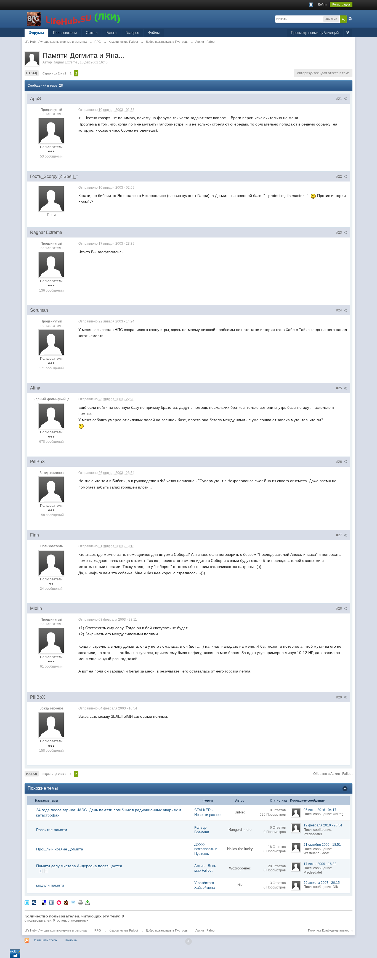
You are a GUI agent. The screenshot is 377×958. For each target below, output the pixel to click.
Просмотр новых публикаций (315, 33)
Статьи (91, 33)
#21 (339, 99)
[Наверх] (188, 941)
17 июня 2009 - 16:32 (320, 864)
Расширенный (350, 19)
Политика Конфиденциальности (330, 930)
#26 (339, 462)
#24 (339, 310)
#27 (339, 535)
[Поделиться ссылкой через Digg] (34, 902)
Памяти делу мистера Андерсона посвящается (79, 866)
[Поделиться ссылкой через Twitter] (27, 902)
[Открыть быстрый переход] (348, 33)
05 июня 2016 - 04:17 (320, 810)
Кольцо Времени (201, 829)
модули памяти (50, 885)
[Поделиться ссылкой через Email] (73, 902)
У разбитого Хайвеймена (204, 885)
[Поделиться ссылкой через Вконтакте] (51, 902)
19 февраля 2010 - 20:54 (323, 825)
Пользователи (65, 33)
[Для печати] (80, 902)
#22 (339, 176)
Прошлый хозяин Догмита (59, 849)
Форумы (36, 33)
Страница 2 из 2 (54, 73)
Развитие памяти (51, 830)
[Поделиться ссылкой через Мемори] (59, 902)
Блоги (111, 33)
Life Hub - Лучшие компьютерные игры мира (56, 930)
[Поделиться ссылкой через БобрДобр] (66, 902)
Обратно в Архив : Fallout (332, 774)
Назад (31, 73)
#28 (339, 608)
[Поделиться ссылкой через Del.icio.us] (44, 902)
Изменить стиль (45, 940)
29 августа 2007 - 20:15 (322, 883)
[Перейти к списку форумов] (74, 18)
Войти (322, 4)
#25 (339, 388)
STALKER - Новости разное (207, 812)
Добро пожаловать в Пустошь (205, 849)
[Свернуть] (345, 788)
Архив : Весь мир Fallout (205, 868)
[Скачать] (87, 902)
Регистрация (341, 4)
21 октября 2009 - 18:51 (322, 845)
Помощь (71, 940)
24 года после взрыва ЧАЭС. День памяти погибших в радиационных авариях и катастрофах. (108, 812)
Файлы (154, 33)
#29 (339, 697)
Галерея (132, 33)
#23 (339, 232)
